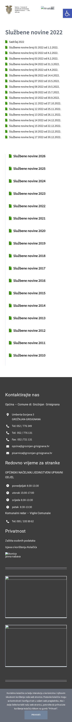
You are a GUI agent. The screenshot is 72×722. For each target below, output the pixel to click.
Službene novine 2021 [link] (29, 218)
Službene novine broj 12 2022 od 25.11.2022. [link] (35, 109)
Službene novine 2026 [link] (29, 156)
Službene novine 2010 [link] (29, 355)
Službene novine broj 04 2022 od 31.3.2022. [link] (34, 64)
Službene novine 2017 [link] (29, 268)
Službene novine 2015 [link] (29, 293)
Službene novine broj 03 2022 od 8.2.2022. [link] (33, 59)
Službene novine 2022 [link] (29, 206)
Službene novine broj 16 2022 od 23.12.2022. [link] (35, 131)
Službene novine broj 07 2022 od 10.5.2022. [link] (34, 81)
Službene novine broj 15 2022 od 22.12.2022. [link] (35, 126)
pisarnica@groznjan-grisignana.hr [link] (32, 453)
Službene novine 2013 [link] (29, 318)
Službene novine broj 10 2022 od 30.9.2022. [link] (34, 98)
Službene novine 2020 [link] (29, 230)
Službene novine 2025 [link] (29, 168)
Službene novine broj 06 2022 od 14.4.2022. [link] (34, 75)
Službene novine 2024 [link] (29, 181)
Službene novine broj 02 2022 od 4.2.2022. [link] (33, 53)
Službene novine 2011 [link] (29, 343)
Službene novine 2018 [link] (29, 255)
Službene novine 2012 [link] (29, 330)
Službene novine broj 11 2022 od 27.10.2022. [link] (35, 103)
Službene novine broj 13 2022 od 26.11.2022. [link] (35, 115)
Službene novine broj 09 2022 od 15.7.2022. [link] (34, 92)
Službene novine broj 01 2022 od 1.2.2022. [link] (33, 47)
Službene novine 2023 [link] (29, 193)
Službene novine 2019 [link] (29, 243)
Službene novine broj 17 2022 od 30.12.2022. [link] (35, 137)
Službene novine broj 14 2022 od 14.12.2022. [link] (35, 120)
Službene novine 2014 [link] (29, 305)
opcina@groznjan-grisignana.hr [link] (30, 446)
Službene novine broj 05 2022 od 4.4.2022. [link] (33, 70)
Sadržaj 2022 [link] (16, 42)
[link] (8, 7)
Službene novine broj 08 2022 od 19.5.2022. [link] (34, 87)
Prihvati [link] (36, 714)
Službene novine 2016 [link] (29, 280)
